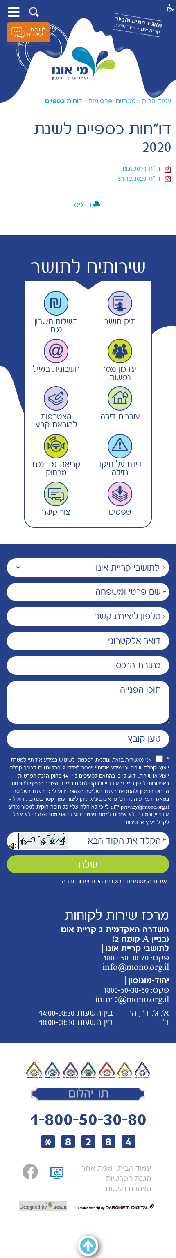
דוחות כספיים (63, 101)
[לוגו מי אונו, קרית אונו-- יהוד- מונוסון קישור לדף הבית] (84, 63)
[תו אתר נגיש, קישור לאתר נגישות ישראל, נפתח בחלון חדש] (56, 1182)
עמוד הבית (156, 101)
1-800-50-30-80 (88, 1119)
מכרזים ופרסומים (111, 101)
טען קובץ (144, 738)
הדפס (82, 204)
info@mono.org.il (135, 967)
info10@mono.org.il (132, 999)
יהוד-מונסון (124, 26)
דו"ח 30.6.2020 (143, 168)
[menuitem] (134, 1168)
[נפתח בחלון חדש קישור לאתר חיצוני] (30, 1172)
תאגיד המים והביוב (138, 22)
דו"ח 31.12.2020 (141, 178)
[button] (34, 12)
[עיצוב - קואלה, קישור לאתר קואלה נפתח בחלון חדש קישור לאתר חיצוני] (43, 1206)
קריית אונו (150, 30)
